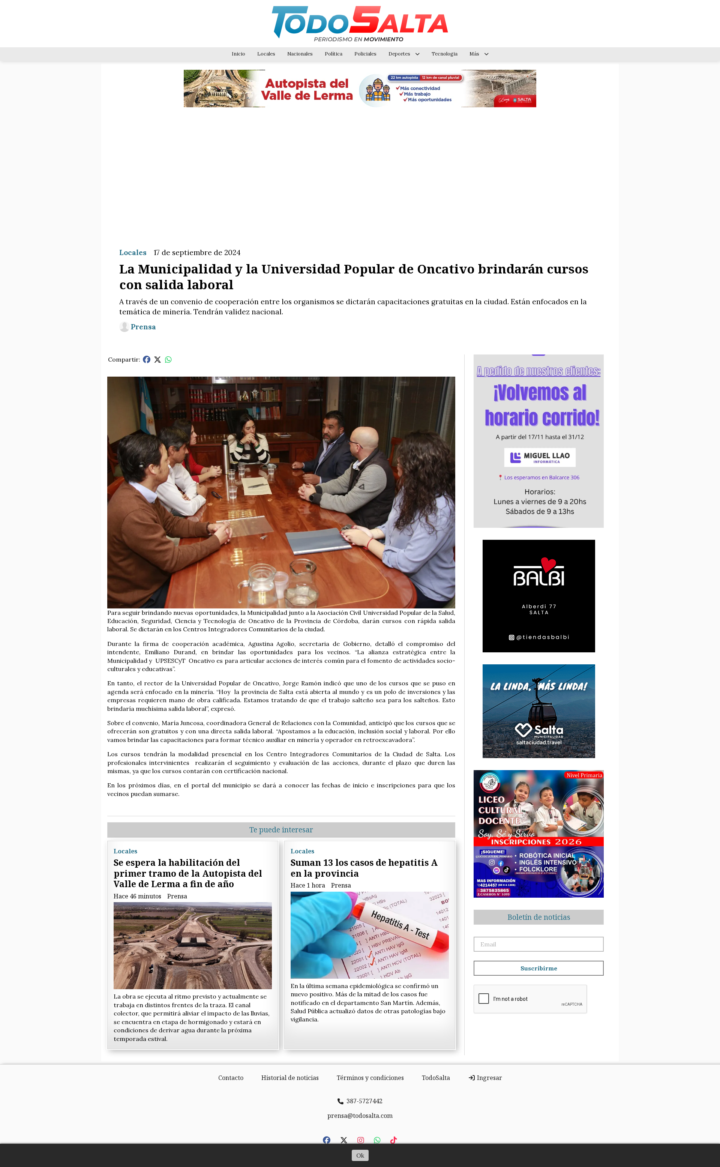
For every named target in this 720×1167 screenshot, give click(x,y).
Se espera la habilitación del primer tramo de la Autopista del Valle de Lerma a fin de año (188, 873)
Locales (266, 54)
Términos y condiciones (370, 1078)
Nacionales (300, 54)
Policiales (365, 54)
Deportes (399, 54)
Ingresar (489, 1078)
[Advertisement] (360, 171)
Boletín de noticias (538, 917)
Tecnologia (445, 54)
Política (333, 54)
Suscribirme (538, 968)
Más (474, 54)
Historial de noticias (290, 1078)
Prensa (143, 327)
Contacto (230, 1078)
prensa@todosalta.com (360, 1115)
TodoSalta (436, 1078)
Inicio (238, 54)
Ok (360, 1155)
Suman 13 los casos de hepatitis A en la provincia (364, 867)
